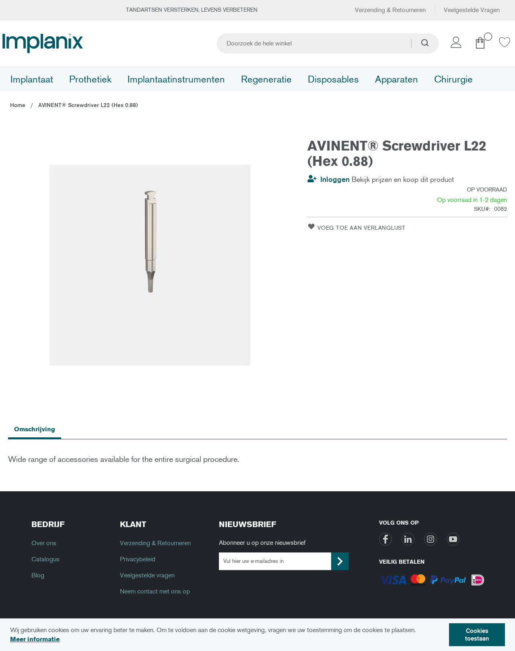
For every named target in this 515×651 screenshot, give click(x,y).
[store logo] (42, 43)
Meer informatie (35, 639)
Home (17, 105)
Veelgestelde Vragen (472, 10)
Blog (37, 575)
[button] (457, 44)
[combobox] (328, 43)
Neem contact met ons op (155, 591)
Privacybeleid (137, 559)
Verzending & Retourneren (390, 10)
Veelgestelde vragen (147, 575)
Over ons (43, 543)
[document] (257, 634)
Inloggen (335, 179)
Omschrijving (34, 429)
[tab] (34, 429)
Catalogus (45, 559)
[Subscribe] (340, 561)
